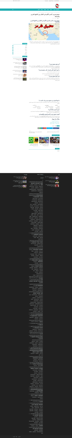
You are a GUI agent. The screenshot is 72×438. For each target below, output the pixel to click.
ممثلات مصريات (37, 383)
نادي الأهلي (32, 395)
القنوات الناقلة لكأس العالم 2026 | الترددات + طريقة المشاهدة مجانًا (18, 67)
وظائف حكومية (33, 418)
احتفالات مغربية (37, 183)
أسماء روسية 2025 (40, 199)
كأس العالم (33, 341)
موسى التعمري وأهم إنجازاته (54, 122)
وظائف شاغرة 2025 (31, 421)
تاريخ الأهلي (41, 255)
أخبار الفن (32, 184)
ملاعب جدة (41, 383)
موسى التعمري (37, 392)
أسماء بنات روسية (35, 198)
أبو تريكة (42, 183)
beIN (33, 428)
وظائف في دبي (41, 422)
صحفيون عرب (41, 309)
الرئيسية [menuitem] (57, 9)
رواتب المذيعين (34, 290)
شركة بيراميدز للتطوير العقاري (39, 303)
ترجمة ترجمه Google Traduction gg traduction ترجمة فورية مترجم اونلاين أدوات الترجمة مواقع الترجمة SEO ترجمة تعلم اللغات (36, 258)
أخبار (20, 45)
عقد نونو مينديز (41, 318)
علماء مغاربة (36, 318)
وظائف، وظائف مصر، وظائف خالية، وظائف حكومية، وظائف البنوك (36, 424)
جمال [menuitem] (51, 9)
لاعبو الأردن (37, 353)
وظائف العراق (41, 415)
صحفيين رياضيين (36, 309)
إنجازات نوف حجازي (33, 243)
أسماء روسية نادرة (34, 199)
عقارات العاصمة (32, 317)
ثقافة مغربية (41, 270)
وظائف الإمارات (41, 410)
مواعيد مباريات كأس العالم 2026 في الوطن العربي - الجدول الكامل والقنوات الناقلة (17, 181)
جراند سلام (37, 270)
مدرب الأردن (36, 368)
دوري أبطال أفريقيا (31, 287)
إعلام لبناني (41, 207)
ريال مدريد (34, 293)
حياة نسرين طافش (40, 285)
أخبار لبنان (36, 186)
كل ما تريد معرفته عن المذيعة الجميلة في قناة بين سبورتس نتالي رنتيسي (17, 71)
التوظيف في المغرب (33, 222)
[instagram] (16, 1)
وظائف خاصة (34, 419)
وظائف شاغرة (37, 421)
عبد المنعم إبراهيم (40, 315)
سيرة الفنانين (34, 297)
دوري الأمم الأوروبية (40, 288)
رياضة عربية (38, 293)
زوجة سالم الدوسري (34, 294)
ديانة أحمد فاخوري (34, 288)
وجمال (20, 53)
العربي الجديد (41, 231)
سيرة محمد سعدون (36, 299)
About (16, 436)
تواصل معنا (46, 0)
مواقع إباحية (41, 392)
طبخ (42, 311)
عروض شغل (41, 317)
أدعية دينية (32, 187)
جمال (34, 270)
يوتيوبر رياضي (41, 428)
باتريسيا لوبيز (41, 249)
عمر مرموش (41, 324)
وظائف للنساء (36, 422)
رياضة (42, 293)
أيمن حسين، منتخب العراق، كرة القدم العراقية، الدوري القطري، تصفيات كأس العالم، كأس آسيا (36, 248)
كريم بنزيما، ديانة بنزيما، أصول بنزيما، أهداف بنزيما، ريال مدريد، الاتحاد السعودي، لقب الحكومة (36, 350)
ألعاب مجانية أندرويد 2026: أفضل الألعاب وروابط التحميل (44, 144)
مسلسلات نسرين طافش (40, 374)
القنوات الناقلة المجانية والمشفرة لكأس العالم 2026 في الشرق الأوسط (17, 186)
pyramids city (34, 431)
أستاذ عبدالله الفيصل (33, 190)
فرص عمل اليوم (35, 329)
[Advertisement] (44, 54)
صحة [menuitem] (48, 9)
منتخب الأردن (36, 386)
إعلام (30, 204)
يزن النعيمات (32, 425)
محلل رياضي (35, 359)
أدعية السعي (41, 187)
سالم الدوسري (41, 296)
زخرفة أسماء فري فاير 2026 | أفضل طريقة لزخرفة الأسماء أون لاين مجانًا (17, 78)
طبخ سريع (39, 311)
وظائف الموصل (41, 416)
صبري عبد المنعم (32, 303)
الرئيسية (19, 436)
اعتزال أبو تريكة (34, 204)
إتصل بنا (14, 436)
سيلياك (32, 299)
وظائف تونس (36, 416)
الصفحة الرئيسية (57, 12)
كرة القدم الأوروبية (40, 344)
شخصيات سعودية (36, 300)
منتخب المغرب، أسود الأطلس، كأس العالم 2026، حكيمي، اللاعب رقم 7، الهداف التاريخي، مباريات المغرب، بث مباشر (37, 388)
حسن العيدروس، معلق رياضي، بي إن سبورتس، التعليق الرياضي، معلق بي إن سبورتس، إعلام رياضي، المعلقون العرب (36, 276)
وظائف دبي (41, 421)
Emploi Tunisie (36, 430)
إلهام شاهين (41, 237)
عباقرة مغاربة (35, 311)
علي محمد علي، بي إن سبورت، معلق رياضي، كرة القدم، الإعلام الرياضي (37, 323)
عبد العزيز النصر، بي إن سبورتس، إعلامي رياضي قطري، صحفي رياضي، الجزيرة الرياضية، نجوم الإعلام (36, 314)
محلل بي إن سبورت (40, 359)
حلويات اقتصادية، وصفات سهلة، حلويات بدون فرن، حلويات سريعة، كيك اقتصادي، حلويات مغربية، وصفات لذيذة (36, 279)
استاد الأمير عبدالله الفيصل (32, 189)
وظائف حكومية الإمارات (40, 419)
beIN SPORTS (41, 430)
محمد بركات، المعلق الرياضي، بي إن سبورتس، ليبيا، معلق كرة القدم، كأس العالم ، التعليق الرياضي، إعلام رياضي (36, 362)
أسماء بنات (41, 196)
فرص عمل (41, 327)
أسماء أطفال (41, 192)
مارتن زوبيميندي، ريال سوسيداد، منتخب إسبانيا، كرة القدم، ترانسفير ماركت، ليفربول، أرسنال (36, 356)
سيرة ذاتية (41, 299)
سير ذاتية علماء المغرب (40, 297)
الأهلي (30, 216)
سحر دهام (36, 296)
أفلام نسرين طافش (34, 213)
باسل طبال (30, 249)
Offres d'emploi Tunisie (40, 431)
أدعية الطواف (36, 187)
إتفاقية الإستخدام (56, 0)
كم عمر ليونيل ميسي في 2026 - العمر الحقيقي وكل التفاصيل (50, 177)
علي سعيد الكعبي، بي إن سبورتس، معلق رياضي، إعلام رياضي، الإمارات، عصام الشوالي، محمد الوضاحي (36, 320)
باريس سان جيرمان (35, 249)
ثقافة (20, 47)
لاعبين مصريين (32, 353)
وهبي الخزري (41, 425)
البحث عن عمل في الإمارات (39, 219)
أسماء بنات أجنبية (36, 196)
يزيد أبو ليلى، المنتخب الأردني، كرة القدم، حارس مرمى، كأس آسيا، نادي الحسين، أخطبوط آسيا (36, 427)
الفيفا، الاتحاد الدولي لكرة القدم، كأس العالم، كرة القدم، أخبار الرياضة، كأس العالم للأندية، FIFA (37, 233)
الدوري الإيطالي (35, 225)
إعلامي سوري (32, 207)
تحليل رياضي (37, 255)
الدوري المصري (41, 228)
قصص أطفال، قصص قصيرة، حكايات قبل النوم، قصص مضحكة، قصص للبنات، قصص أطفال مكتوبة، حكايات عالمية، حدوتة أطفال (36, 335)
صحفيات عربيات (41, 308)
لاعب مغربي (41, 353)
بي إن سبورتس (36, 252)
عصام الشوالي (36, 317)
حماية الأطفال (41, 282)
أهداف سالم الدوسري (40, 246)
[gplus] (13, 1)
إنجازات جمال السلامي (40, 243)
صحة (20, 50)
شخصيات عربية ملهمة (40, 302)
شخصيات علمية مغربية (33, 302)
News (58, 18)
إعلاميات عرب (35, 210)
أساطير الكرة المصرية (40, 189)
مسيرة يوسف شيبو (33, 374)
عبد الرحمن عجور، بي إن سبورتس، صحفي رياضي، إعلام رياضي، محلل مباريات (36, 312)
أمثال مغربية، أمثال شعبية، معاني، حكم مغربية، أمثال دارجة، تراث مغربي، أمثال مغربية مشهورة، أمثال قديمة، (36, 240)
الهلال (37, 237)
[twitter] (18, 1)
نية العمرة (41, 407)
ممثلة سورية (32, 383)
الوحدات (35, 237)
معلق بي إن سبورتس (40, 380)
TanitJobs (30, 431)
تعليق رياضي (35, 261)
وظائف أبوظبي (31, 410)
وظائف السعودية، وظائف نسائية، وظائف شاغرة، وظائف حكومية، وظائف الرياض (37, 413)
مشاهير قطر (41, 377)
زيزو (30, 294)
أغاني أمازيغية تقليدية (40, 213)
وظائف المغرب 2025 (35, 415)
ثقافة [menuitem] (45, 9)
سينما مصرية (41, 300)
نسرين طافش (41, 404)
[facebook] (19, 1)
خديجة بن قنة (35, 285)
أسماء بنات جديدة (40, 198)
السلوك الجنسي (36, 228)
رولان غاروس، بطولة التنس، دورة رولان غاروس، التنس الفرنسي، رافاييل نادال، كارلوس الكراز (36, 291)
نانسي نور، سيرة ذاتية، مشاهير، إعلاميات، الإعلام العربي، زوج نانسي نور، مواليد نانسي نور (37, 400)
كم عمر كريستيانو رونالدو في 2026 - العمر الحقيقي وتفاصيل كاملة (50, 185)
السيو (31, 228)
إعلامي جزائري (37, 207)
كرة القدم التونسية (34, 344)
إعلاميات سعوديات (40, 210)
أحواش (42, 184)
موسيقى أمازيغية (41, 395)
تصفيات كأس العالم (40, 261)
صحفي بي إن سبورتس (33, 305)
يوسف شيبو (36, 428)
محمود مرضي (41, 368)
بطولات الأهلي (41, 252)
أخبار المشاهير (41, 186)
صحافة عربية (41, 305)
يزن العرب (37, 425)
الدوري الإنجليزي (41, 225)
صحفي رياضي (41, 306)
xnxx (42, 433)
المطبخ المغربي (36, 234)
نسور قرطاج (36, 404)
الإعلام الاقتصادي (41, 216)
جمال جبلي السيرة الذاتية (39, 273)
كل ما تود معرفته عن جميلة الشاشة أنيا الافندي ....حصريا (17, 74)
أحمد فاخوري (32, 183)
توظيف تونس (31, 267)
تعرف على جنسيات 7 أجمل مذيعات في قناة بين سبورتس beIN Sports (17, 63)
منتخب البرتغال (32, 386)
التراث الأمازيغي (33, 219)
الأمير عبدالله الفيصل (34, 216)
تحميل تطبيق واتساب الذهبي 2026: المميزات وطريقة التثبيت (34, 144)
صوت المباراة (31, 309)
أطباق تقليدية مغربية (40, 204)
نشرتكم (33, 404)
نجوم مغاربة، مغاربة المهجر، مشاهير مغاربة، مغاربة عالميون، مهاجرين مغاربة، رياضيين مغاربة (36, 403)
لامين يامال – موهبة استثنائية (54, 123)
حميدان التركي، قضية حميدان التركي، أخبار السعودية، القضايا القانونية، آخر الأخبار (36, 284)
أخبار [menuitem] (39, 9)
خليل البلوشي (41, 287)
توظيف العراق (36, 267)
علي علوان (41, 321)
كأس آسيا (37, 341)
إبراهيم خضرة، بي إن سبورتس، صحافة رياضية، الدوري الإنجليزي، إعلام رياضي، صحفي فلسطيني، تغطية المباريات (36, 181)
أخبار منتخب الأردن (31, 186)
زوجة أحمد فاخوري (40, 294)
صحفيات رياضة (36, 306)
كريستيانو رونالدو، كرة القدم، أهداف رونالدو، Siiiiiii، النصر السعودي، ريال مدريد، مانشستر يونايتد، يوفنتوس (36, 349)
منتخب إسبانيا (41, 386)
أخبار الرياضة (35, 184)
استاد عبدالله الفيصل (40, 190)
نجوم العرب (41, 401)
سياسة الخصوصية (51, 0)
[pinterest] (15, 1)
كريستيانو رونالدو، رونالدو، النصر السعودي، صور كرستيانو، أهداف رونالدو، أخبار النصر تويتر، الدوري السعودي (36, 347)
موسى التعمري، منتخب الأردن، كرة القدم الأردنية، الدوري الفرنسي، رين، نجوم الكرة (37, 394)
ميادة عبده (36, 395)
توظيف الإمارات (41, 267)
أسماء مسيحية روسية (34, 201)
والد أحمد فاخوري (37, 407)
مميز (54, 12)
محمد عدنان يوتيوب (40, 365)
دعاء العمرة (36, 287)
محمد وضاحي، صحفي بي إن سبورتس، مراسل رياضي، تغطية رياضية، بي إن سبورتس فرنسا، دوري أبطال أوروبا (36, 367)
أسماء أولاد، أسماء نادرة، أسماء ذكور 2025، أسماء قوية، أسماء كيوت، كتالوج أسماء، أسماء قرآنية (36, 195)
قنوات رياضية (41, 338)
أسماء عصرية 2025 (40, 201)
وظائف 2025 (36, 410)
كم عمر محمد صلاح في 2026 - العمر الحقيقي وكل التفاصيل (50, 181)
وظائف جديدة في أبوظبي (40, 418)
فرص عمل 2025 (37, 327)
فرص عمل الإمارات (40, 329)
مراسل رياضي (41, 371)
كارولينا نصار (41, 341)
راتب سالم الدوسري (40, 290)
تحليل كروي (32, 255)
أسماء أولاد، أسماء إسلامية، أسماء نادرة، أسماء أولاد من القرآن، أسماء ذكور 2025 (36, 193)
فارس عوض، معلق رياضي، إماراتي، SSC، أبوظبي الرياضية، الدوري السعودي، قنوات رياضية (37, 326)
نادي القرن (41, 398)
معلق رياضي (34, 380)
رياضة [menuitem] (42, 9)
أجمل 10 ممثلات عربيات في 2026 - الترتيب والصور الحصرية (54, 144)
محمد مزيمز (35, 365)
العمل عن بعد (36, 231)
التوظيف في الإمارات (40, 222)
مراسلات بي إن (36, 371)
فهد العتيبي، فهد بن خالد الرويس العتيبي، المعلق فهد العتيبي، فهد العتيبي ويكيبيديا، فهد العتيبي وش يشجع (36, 332)
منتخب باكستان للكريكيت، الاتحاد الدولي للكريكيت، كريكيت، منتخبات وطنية (36, 389)
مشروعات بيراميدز (36, 377)
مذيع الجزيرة (32, 368)
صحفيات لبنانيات (35, 308)
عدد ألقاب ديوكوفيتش (34, 315)
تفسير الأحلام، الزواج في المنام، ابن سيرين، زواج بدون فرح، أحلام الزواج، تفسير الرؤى (36, 264)
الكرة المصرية (41, 234)
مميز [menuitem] (54, 9)
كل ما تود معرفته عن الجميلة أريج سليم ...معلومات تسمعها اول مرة (17, 59)
